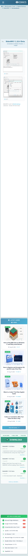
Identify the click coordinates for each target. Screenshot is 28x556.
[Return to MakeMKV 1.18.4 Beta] (3, 41)
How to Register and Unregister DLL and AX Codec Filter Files (14, 368)
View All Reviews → (14, 482)
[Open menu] (3, 2)
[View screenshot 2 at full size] (14, 87)
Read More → (23, 454)
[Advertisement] (14, 24)
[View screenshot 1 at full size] (14, 61)
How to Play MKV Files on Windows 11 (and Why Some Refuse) (14, 343)
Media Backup (16, 104)
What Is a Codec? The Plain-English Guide (14, 392)
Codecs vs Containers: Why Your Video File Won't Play (14, 417)
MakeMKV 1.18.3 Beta (8, 446)
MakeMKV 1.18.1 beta (8, 458)
